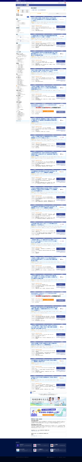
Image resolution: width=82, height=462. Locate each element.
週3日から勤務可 (20, 83)
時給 (20, 39)
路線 (22, 12)
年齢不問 (19, 98)
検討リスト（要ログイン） (61, 45)
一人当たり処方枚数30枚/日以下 (22, 85)
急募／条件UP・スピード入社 (21, 56)
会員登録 (64, 0)
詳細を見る (60, 26)
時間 (27, 12)
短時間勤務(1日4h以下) (21, 68)
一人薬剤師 (19, 102)
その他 (18, 26)
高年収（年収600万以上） (21, 58)
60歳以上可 (19, 97)
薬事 (18, 50)
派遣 (18, 31)
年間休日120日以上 (20, 80)
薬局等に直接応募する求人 (21, 54)
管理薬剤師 (19, 45)
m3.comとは (64, 457)
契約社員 (19, 30)
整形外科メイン (20, 107)
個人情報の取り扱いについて (53, 457)
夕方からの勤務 (20, 70)
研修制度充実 (19, 93)
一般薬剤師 (19, 44)
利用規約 (48, 457)
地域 (18, 12)
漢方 (18, 108)
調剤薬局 (19, 20)
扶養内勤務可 (19, 119)
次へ (49, 392)
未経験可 (19, 100)
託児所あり (19, 92)
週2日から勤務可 (20, 82)
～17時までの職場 (20, 66)
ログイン (60, 0)
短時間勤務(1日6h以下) (21, 69)
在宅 (18, 110)
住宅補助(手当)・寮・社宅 (21, 94)
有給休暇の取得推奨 (20, 84)
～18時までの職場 (20, 67)
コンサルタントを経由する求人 (22, 55)
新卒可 (18, 99)
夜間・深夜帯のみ (20, 71)
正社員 (18, 29)
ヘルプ (57, 457)
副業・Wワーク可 (20, 96)
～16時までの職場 (20, 65)
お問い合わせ (60, 457)
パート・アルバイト (20, 32)
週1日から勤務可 (20, 81)
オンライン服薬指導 (20, 109)
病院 (18, 21)
